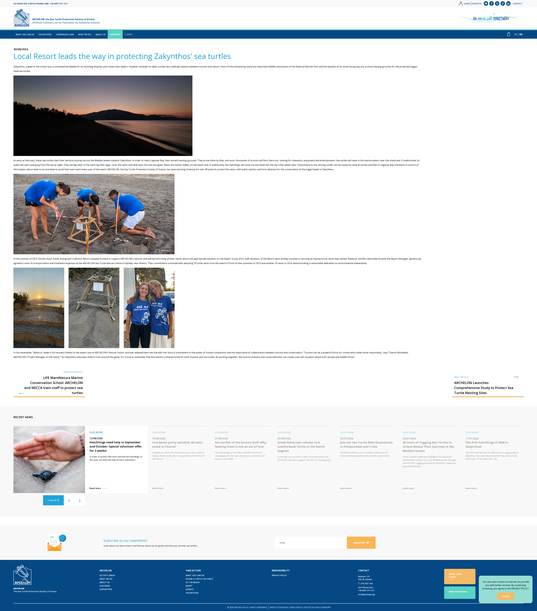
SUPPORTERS (106, 589)
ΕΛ (515, 34)
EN (521, 34)
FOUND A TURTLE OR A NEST (199, 578)
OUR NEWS (115, 34)
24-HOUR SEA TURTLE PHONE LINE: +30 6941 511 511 (40, 3)
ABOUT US (100, 34)
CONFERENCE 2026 (65, 34)
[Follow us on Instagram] (497, 3)
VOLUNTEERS (45, 34)
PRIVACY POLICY (279, 575)
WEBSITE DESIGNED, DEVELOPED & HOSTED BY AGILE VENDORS (300, 607)
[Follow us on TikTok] (503, 3)
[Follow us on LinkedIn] (508, 3)
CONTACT (517, 3)
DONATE (190, 589)
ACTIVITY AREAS (107, 575)
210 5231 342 (365, 583)
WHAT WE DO (84, 34)
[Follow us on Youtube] (486, 3)
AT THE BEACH (193, 582)
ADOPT (189, 585)
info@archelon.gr (366, 594)
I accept (506, 596)
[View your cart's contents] (508, 34)
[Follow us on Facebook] (491, 3)
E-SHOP (128, 34)
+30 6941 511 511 (366, 589)
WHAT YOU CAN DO (25, 34)
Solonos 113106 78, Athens (365, 578)
